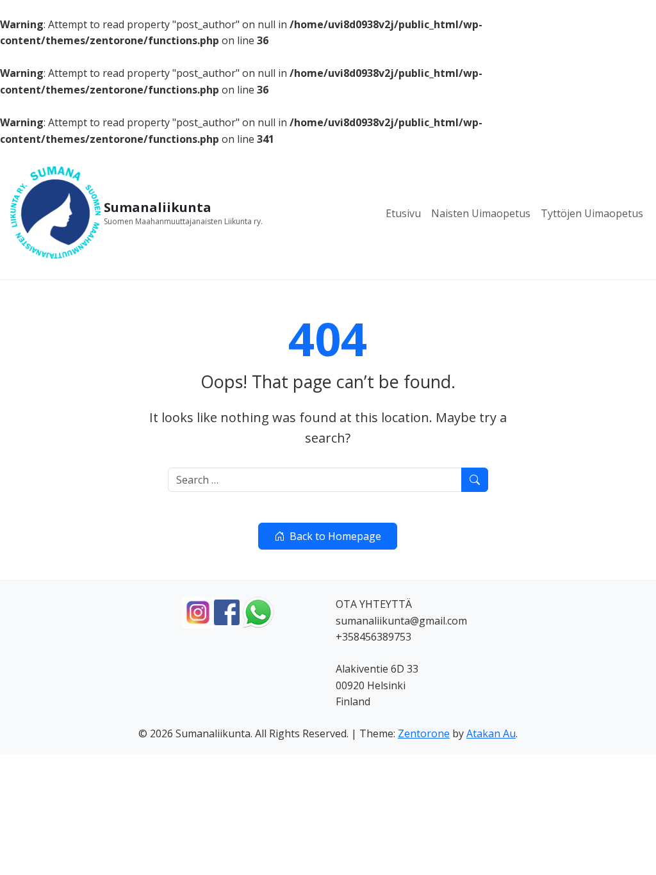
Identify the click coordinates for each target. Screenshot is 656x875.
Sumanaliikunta (157, 207)
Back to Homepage (335, 536)
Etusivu (403, 213)
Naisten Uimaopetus (480, 213)
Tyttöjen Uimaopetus (592, 213)
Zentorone (424, 733)
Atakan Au (491, 733)
